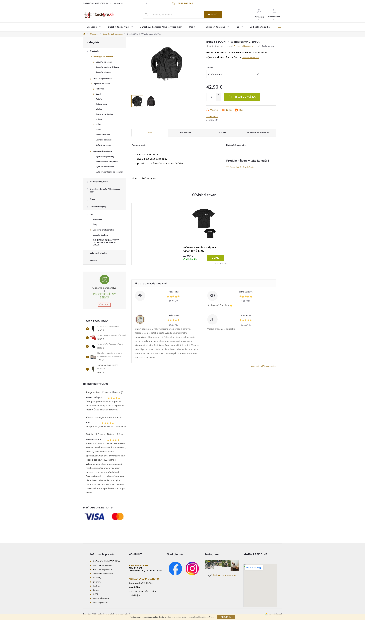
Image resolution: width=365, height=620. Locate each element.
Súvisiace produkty (256, 132)
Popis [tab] (149, 132)
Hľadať (213, 14)
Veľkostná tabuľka (98, 253)
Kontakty (97, 577)
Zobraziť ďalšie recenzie (263, 366)
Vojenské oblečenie (101, 83)
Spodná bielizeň (103, 134)
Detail (215, 258)
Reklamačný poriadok (102, 569)
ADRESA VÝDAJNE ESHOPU (144, 579)
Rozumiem (226, 617)
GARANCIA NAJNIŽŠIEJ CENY (95, 3)
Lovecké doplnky (100, 235)
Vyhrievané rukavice (105, 166)
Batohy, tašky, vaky (99, 181)
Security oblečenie (104, 62)
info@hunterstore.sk (138, 565)
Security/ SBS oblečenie (103, 56)
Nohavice (100, 88)
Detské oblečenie (103, 145)
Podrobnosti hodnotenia (243, 46)
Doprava (97, 582)
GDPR (96, 594)
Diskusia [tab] (222, 132)
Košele (99, 119)
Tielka (98, 129)
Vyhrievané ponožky (105, 156)
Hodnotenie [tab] (185, 132)
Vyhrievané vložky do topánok (109, 172)
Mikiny (99, 109)
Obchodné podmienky (103, 573)
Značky (93, 260)
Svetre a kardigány (104, 114)
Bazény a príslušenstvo (103, 230)
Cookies (96, 590)
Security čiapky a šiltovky (107, 67)
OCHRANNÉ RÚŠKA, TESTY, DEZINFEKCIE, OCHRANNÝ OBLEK (106, 242)
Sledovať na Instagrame (224, 575)
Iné (91, 214)
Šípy (95, 224)
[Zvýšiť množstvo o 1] (218, 95)
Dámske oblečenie (104, 139)
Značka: (212, 116)
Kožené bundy (102, 104)
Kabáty (99, 99)
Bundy (99, 94)
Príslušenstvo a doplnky (106, 161)
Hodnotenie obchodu (121, 3)
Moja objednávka (100, 602)
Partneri (96, 586)
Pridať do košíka (245, 96)
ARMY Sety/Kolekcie (102, 78)
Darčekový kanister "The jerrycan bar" (105, 190)
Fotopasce (97, 219)
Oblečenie (94, 51)
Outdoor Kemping (98, 206)
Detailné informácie (250, 57)
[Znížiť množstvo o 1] (218, 99)
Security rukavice (103, 72)
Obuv (92, 199)
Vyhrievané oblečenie (102, 151)
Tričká (98, 124)
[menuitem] (94, 27)
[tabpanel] (204, 234)
